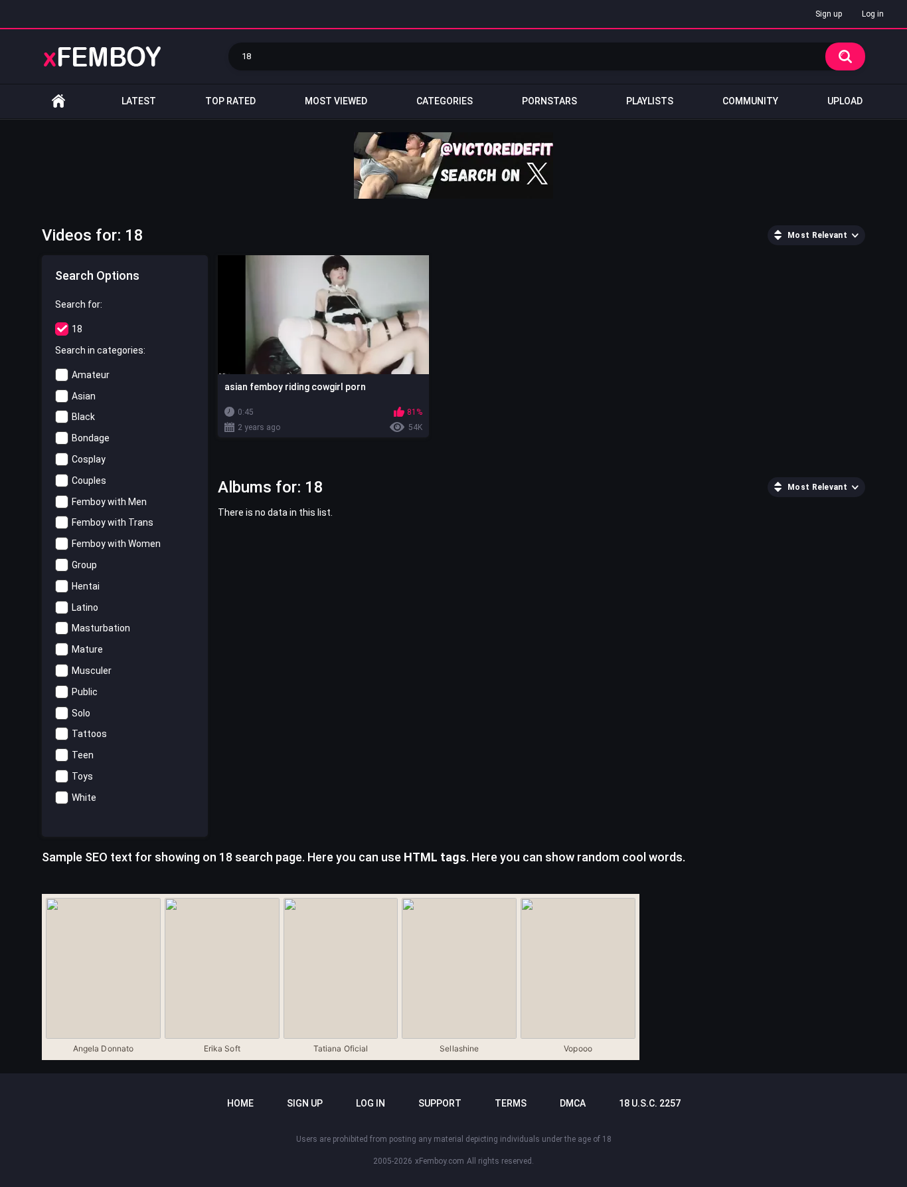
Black (83, 416)
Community (750, 101)
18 (77, 329)
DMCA (573, 1103)
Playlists (649, 101)
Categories (444, 101)
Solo (81, 713)
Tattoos (89, 733)
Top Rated (230, 101)
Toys (82, 776)
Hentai (86, 586)
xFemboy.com (439, 1161)
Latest (139, 101)
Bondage (91, 438)
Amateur (91, 375)
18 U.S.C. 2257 (650, 1103)
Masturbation (101, 628)
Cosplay (89, 459)
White (84, 797)
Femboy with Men (109, 501)
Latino (85, 607)
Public (85, 692)
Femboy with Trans (112, 522)
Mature (87, 649)
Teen (83, 755)
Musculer (92, 670)
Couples (89, 480)
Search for (77, 304)
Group (84, 565)
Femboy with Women (116, 543)
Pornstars (549, 101)
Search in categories (99, 350)
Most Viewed (336, 101)
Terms (511, 1103)
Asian (84, 396)
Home (58, 101)
